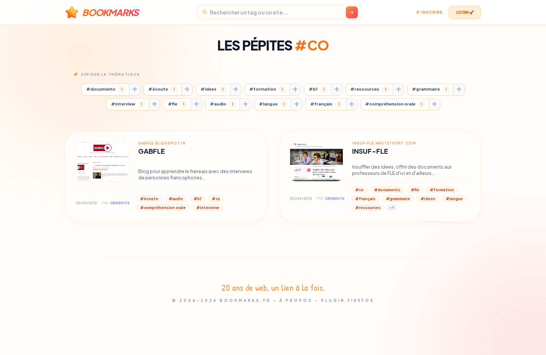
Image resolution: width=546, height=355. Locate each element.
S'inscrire (429, 12)
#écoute (161, 89)
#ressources (368, 89)
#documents (104, 89)
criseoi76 (120, 203)
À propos (295, 300)
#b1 (317, 89)
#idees (212, 89)
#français (324, 103)
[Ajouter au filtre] (134, 89)
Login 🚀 (465, 12)
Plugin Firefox (347, 300)
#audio (221, 103)
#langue (272, 103)
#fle (176, 103)
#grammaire (429, 89)
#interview (126, 103)
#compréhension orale (393, 103)
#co (216, 198)
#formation (266, 89)
